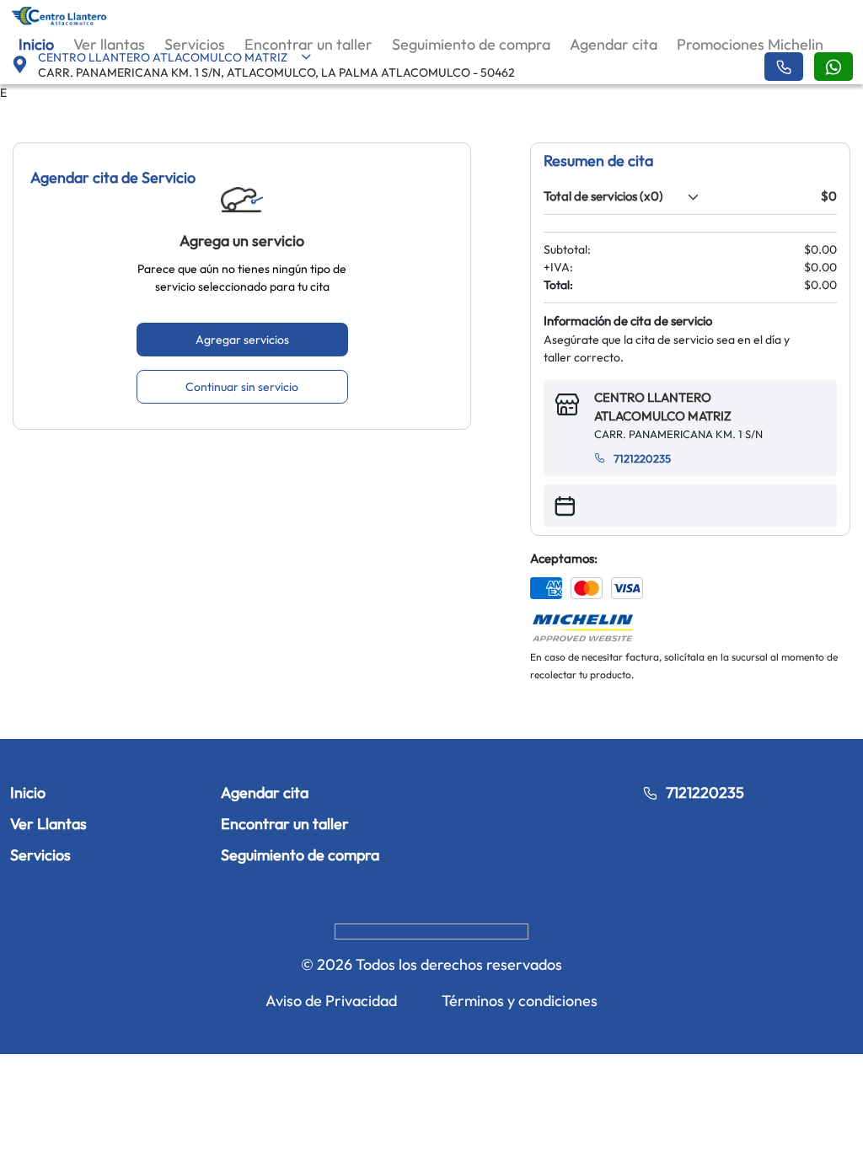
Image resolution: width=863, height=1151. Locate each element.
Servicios (194, 44)
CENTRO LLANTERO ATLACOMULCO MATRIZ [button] (162, 57)
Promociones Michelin (750, 44)
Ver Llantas (48, 823)
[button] (690, 197)
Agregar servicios (242, 339)
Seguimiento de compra (471, 44)
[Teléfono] (783, 66)
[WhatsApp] (833, 66)
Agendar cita (613, 44)
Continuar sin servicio (241, 386)
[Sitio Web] (431, 930)
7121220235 (642, 458)
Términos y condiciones (520, 1000)
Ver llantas (109, 44)
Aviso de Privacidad (331, 1000)
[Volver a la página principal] (59, 15)
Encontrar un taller (308, 44)
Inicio (36, 44)
